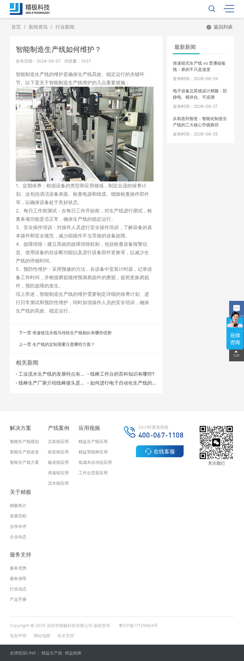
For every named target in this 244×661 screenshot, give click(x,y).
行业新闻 (64, 27)
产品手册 (18, 599)
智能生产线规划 (24, 441)
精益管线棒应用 (93, 451)
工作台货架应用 (93, 472)
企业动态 (18, 536)
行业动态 (18, 588)
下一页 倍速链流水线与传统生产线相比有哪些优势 (65, 332)
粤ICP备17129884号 (138, 625)
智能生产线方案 (24, 462)
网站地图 (42, 635)
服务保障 (18, 578)
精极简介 (18, 505)
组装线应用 (58, 451)
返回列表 (223, 27)
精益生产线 (51, 652)
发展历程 (18, 515)
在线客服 (164, 451)
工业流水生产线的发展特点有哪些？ (51, 374)
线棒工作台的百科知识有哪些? (122, 374)
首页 (16, 27)
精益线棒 (73, 652)
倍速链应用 (58, 472)
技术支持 (65, 635)
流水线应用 (58, 483)
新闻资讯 (38, 27)
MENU (229, 8)
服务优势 (18, 567)
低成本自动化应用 (95, 462)
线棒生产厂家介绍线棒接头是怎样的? (51, 383)
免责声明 (19, 635)
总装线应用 (58, 441)
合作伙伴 (18, 526)
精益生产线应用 (93, 441)
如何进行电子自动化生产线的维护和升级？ (123, 383)
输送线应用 (58, 462)
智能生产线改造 (24, 451)
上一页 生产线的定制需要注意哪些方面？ (57, 344)
